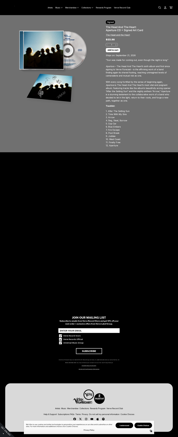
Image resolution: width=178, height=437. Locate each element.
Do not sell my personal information (104, 414)
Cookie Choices (127, 414)
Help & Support (50, 414)
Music (63, 408)
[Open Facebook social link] (75, 419)
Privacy (85, 414)
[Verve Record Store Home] (17, 7)
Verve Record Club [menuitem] (122, 8)
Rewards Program (97, 408)
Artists (57, 408)
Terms (78, 414)
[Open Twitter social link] (80, 419)
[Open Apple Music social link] (97, 419)
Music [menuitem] (57, 8)
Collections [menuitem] (86, 8)
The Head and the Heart (118, 35)
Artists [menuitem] (50, 8)
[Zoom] (50, 66)
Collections (84, 408)
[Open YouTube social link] (92, 419)
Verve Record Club (114, 408)
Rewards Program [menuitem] (103, 8)
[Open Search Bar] (159, 7)
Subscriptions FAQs (66, 414)
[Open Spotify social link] (103, 419)
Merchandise (72, 408)
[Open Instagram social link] (86, 419)
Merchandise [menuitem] (70, 8)
